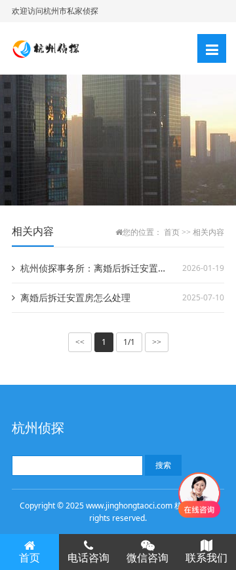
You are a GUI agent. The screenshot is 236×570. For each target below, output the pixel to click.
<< (80, 342)
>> (156, 342)
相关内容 (208, 232)
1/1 (129, 341)
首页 (172, 232)
